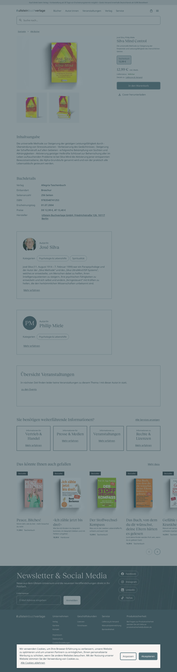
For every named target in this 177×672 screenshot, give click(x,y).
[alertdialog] (88, 656)
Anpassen (128, 656)
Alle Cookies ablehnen (33, 662)
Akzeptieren (148, 656)
